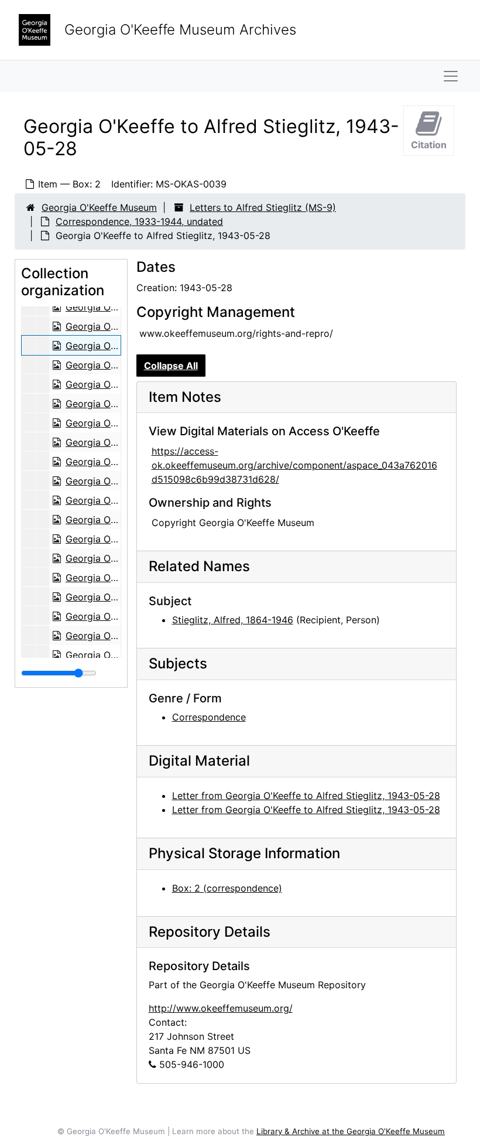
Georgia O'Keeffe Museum (99, 207)
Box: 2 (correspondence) (227, 888)
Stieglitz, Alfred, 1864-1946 (232, 620)
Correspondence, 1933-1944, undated (139, 221)
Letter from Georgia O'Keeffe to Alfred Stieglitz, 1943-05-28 (306, 795)
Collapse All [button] (171, 365)
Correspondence (209, 717)
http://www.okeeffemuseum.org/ (221, 1008)
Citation (429, 145)
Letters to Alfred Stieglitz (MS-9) (263, 207)
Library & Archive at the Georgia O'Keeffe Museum (350, 1131)
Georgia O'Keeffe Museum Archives (180, 29)
